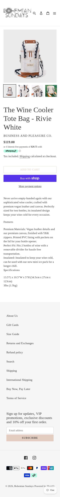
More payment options (30, 186)
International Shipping (19, 379)
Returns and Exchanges (20, 343)
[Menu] (54, 13)
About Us (12, 315)
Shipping (25, 156)
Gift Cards (12, 325)
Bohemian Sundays (24, 486)
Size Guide (12, 334)
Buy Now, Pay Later (18, 389)
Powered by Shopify (44, 486)
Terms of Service (16, 398)
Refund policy (14, 352)
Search (10, 361)
